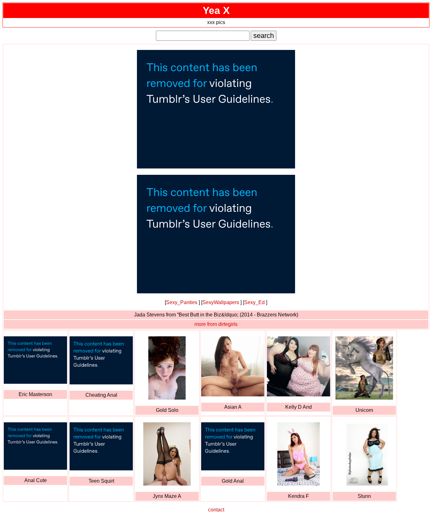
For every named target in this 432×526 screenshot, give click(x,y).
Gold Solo (167, 410)
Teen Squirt (101, 481)
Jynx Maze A (167, 496)
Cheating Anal (101, 395)
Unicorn (364, 410)
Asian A (233, 407)
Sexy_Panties (181, 302)
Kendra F (298, 496)
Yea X (216, 10)
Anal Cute (35, 480)
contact (216, 509)
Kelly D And (298, 407)
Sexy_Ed (254, 302)
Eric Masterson (35, 394)
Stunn (364, 496)
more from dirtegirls (216, 324)
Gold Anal (233, 481)
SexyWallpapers (220, 302)
